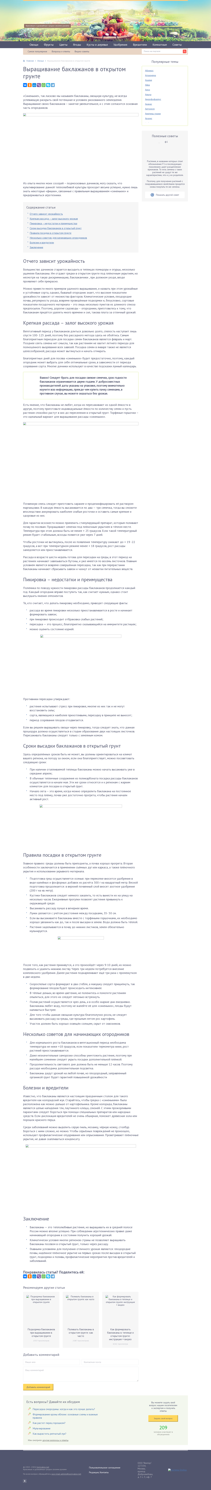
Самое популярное (37, 51)
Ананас (148, 104)
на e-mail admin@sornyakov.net (66, 1474)
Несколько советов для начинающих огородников (58, 237)
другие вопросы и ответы (55, 1440)
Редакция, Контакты (99, 1472)
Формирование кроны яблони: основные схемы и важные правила (65, 1416)
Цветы (63, 44)
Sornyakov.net (42, 1467)
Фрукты (49, 44)
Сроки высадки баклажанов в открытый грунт (56, 228)
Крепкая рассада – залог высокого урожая (54, 218)
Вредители (140, 44)
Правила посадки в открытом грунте (50, 233)
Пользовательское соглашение (104, 1467)
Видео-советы (82, 51)
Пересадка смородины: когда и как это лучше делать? (64, 1409)
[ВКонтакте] (25, 85)
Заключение (36, 247)
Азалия (148, 80)
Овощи (34, 44)
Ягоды (77, 44)
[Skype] (48, 85)
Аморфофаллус (153, 99)
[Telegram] (53, 85)
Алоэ (147, 89)
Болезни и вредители (42, 242)
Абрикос (149, 70)
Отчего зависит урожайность (46, 213)
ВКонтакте (24, 1481)
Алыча (148, 94)
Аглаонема (150, 75)
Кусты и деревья (97, 44)
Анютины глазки (153, 113)
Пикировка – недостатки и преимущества (53, 223)
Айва (147, 84)
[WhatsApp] (43, 85)
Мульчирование (41, 1428)
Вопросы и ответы (61, 51)
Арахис (148, 118)
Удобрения (120, 44)
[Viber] (39, 85)
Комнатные (159, 44)
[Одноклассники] (30, 85)
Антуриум (150, 108)
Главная (30, 61)
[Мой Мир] (34, 85)
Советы (177, 44)
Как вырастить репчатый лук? (49, 1433)
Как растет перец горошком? (49, 1423)
